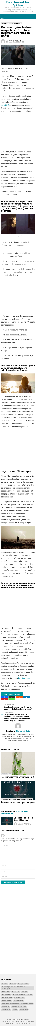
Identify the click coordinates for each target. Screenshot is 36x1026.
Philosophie (6, 799)
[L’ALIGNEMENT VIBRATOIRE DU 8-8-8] (18, 763)
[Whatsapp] (11, 699)
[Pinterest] (4, 699)
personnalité (20, 998)
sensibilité (5, 105)
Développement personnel (23, 995)
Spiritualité (6, 774)
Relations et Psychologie (22, 799)
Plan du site (26, 1023)
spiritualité (6, 1010)
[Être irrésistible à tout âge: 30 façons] (18, 790)
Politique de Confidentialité (25, 1021)
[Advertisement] (18, 911)
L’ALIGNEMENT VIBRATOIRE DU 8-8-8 (17, 777)
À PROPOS (9, 1023)
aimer (5, 984)
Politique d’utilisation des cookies (18, 1019)
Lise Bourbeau (24, 678)
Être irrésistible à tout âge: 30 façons (18, 802)
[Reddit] (19, 697)
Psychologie (19, 1001)
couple (25, 992)
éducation (24, 1010)
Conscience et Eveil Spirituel (18, 3)
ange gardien (24, 984)
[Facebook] (4, 697)
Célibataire (7, 995)
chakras (16, 992)
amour (13, 984)
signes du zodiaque (19, 1007)
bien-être (6, 992)
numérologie (7, 998)
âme (15, 1010)
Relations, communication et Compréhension (18, 1004)
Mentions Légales (8, 1021)
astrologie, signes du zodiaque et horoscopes (13, 988)
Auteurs (17, 1023)
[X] (11, 697)
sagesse (6, 1007)
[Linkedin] (26, 697)
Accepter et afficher (12, 694)
